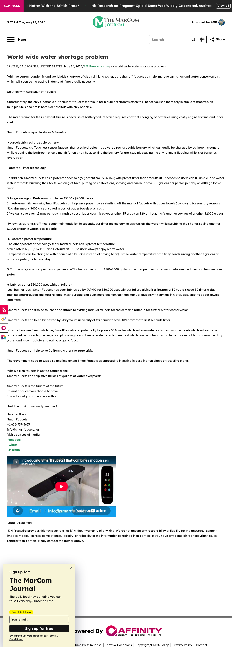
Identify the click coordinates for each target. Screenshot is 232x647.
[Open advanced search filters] (202, 39)
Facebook (14, 439)
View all (223, 5)
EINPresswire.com (96, 66)
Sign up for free (39, 628)
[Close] (70, 568)
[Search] (193, 39)
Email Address (21, 612)
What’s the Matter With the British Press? (44, 6)
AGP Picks (12, 6)
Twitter (12, 445)
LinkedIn (13, 450)
